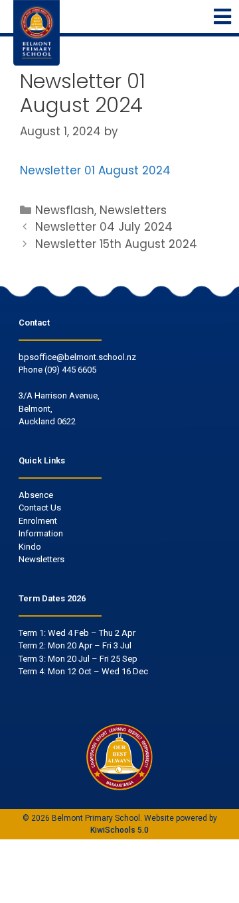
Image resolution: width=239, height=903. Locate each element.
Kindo (30, 547)
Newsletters (133, 210)
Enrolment (38, 521)
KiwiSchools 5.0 (119, 830)
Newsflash (64, 210)
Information (41, 533)
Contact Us (40, 507)
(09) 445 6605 (70, 370)
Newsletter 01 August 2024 (95, 170)
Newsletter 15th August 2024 (116, 244)
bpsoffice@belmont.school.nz (77, 357)
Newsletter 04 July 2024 (104, 227)
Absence (36, 495)
